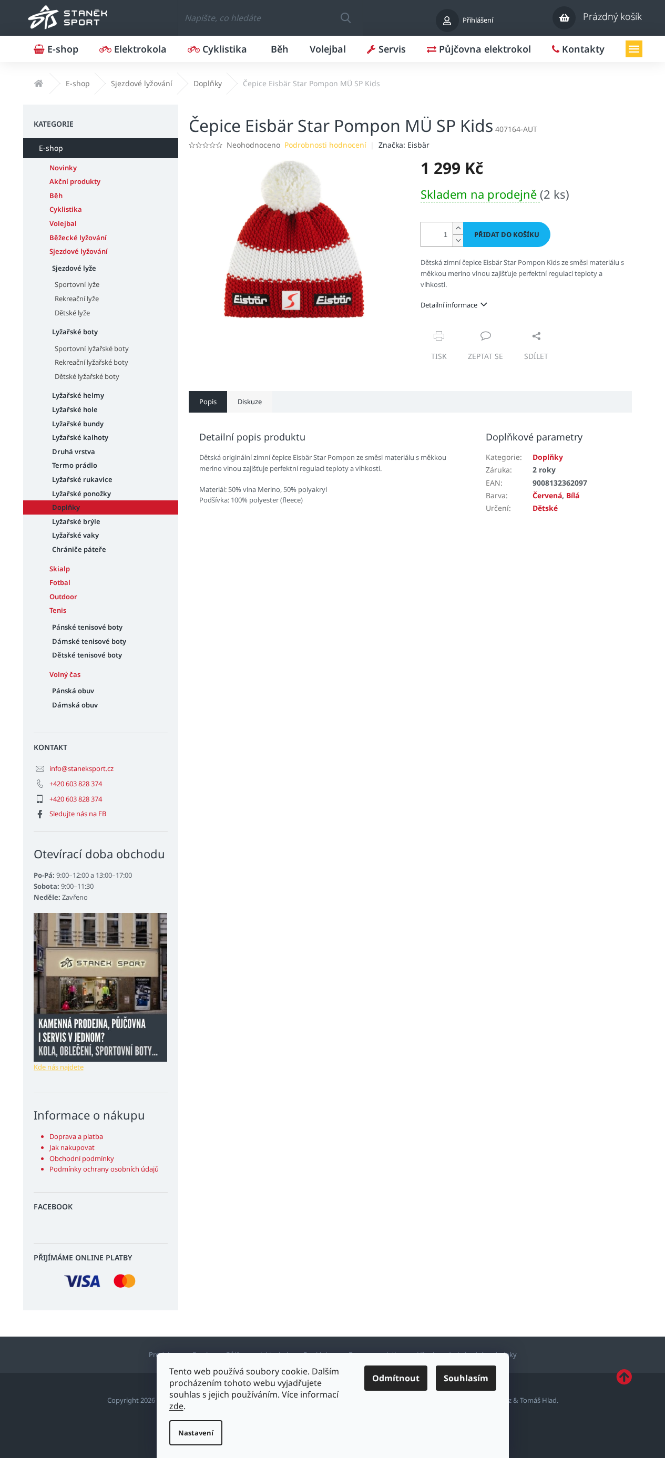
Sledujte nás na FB (77, 813)
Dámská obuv (75, 705)
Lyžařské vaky (75, 535)
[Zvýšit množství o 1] (458, 228)
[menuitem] (56, 49)
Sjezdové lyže (74, 268)
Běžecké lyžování (78, 237)
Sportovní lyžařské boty (92, 348)
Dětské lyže (72, 312)
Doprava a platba (76, 1136)
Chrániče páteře (79, 549)
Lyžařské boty (75, 331)
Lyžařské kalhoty (80, 437)
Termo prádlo (74, 465)
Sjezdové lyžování (78, 251)
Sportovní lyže (77, 284)
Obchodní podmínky (81, 1158)
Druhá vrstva (73, 451)
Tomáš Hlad (538, 1400)
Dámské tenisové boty (89, 641)
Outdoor (63, 596)
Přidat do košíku (506, 234)
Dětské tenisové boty (87, 655)
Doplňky (66, 507)
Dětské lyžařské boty (87, 376)
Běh (56, 195)
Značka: (403, 145)
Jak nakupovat (72, 1147)
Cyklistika (65, 209)
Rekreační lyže (77, 298)
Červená (547, 495)
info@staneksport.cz (81, 768)
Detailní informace (449, 305)
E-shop (51, 148)
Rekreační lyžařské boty (91, 362)
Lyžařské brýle (76, 521)
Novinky (63, 167)
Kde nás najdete (59, 1067)
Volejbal (63, 223)
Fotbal (59, 582)
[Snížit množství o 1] (458, 240)
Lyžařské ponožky (81, 493)
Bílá (572, 495)
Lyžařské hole (75, 409)
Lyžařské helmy (78, 395)
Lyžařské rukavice (82, 479)
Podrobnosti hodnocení (325, 145)
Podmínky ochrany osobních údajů (104, 1169)
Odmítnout (396, 1378)
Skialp (59, 568)
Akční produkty (74, 181)
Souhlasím (466, 1378)
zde (176, 1406)
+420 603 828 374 (75, 783)
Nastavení (195, 1433)
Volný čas (64, 674)
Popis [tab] (208, 401)
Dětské (545, 508)
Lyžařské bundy (78, 423)
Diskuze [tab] (250, 401)
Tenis (57, 610)
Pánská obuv (73, 690)
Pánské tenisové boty (87, 627)
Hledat (345, 18)
